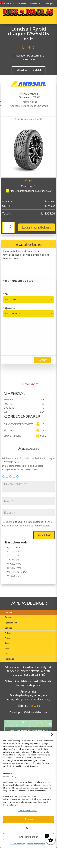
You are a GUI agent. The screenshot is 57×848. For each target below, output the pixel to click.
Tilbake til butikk (28, 70)
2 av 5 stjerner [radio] (7, 476)
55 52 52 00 (33, 705)
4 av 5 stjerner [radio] (14, 476)
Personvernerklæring (36, 843)
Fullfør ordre (29, 384)
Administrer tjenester (27, 810)
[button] (52, 734)
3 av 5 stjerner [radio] (10, 476)
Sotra (7, 638)
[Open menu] (51, 18)
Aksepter (28, 819)
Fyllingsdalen (11, 622)
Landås (8, 627)
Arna (7, 643)
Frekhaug (9, 658)
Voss (7, 648)
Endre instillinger (28, 836)
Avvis (28, 828)
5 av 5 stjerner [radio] (17, 476)
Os (6, 653)
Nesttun (9, 612)
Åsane (8, 617)
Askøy (8, 633)
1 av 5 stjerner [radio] (3, 476)
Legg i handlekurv (36, 227)
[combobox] (27, 299)
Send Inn (44, 535)
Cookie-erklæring (17, 843)
